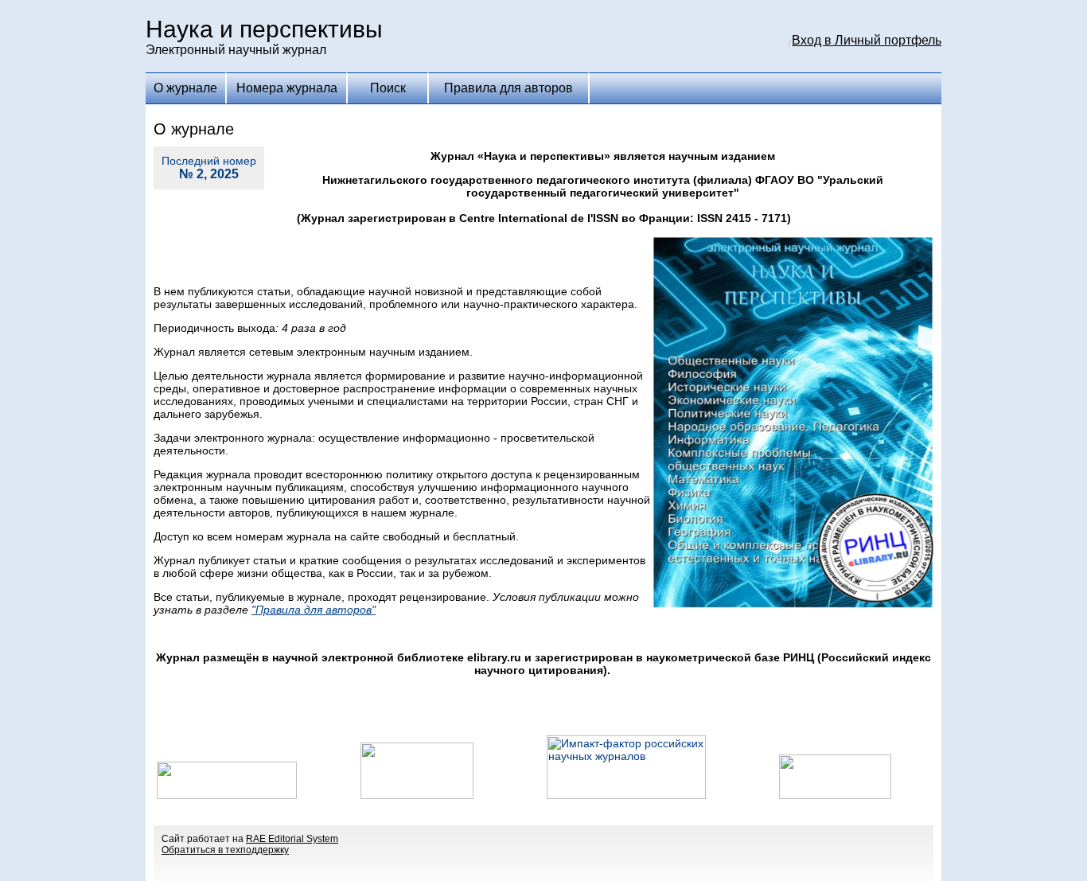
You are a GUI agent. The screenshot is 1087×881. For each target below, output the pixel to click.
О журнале (185, 88)
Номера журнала (286, 88)
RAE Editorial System (292, 838)
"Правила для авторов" (313, 609)
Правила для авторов (508, 88)
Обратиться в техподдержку (225, 850)
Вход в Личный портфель (866, 40)
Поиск (388, 88)
